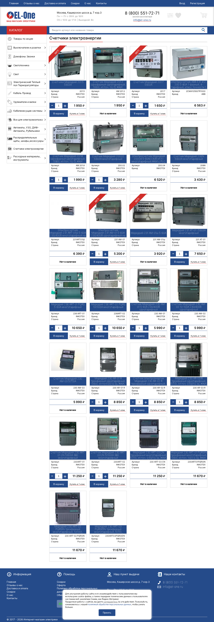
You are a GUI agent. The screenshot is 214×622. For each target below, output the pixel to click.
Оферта (61, 585)
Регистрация (197, 3)
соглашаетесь (110, 601)
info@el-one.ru (173, 586)
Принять (107, 612)
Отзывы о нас (31, 3)
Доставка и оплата (55, 3)
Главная (14, 3)
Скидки (75, 3)
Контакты (101, 3)
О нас (87, 3)
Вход (182, 3)
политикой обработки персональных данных (109, 604)
